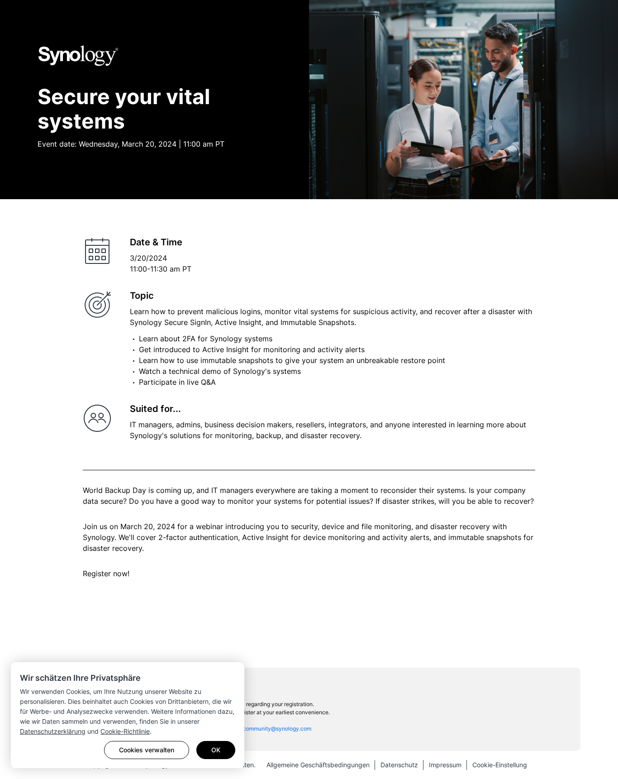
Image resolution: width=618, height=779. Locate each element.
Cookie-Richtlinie (125, 731)
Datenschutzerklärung (53, 731)
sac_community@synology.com (271, 728)
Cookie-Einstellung (499, 765)
